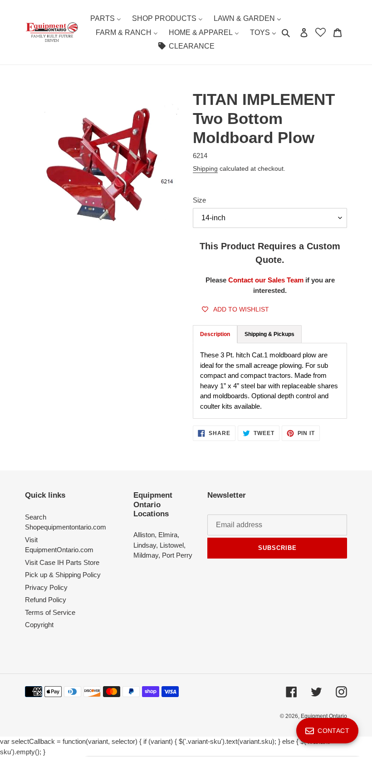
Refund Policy (45, 600)
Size (199, 200)
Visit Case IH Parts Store (62, 562)
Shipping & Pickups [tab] (269, 334)
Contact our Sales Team (266, 280)
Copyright (39, 624)
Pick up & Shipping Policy (63, 575)
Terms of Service (50, 612)
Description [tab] (215, 334)
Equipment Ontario (324, 716)
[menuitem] (106, 18)
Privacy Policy (46, 587)
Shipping (205, 168)
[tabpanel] (270, 381)
